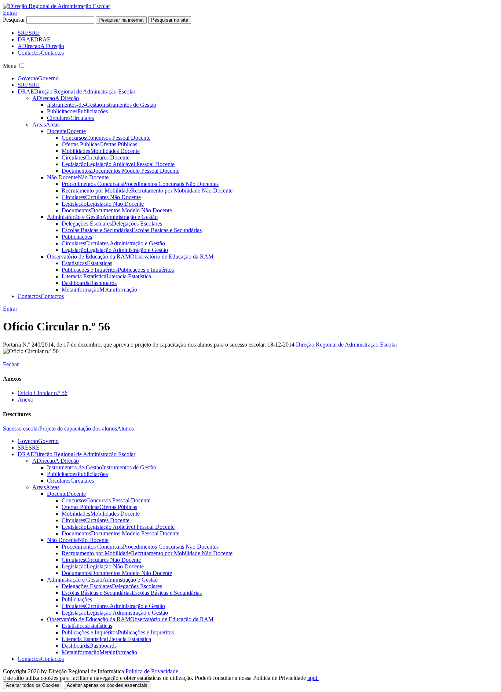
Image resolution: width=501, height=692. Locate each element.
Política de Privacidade (151, 671)
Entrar (10, 13)
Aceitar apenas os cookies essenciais (107, 685)
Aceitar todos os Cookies (32, 685)
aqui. (313, 678)
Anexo (25, 399)
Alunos (125, 428)
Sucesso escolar (21, 428)
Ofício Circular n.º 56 (42, 393)
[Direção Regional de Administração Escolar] (56, 6)
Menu (10, 66)
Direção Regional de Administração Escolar (346, 344)
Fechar (11, 364)
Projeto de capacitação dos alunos (78, 428)
